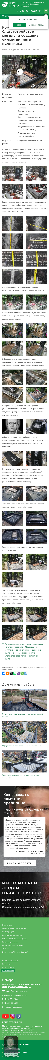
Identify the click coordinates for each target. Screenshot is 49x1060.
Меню (8, 16)
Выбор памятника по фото (14, 938)
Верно (19, 25)
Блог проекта (8, 967)
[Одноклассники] (7, 673)
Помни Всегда (8, 49)
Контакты (6, 964)
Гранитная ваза (22, 650)
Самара (7, 980)
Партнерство (8, 971)
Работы (19, 49)
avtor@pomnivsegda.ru (17, 991)
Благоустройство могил (15, 656)
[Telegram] (25, 673)
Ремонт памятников (34, 644)
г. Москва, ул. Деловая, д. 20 (14, 995)
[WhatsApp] (22, 673)
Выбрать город (36, 25)
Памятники (7, 925)
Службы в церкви (12, 1056)
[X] (11, 673)
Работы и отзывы (10, 960)
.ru (12, 1022)
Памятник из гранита (14, 647)
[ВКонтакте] (3, 673)
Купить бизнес (11, 1054)
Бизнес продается (30, 10)
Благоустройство (10, 942)
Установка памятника (14, 644)
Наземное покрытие (26, 653)
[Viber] (18, 673)
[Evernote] (14, 673)
